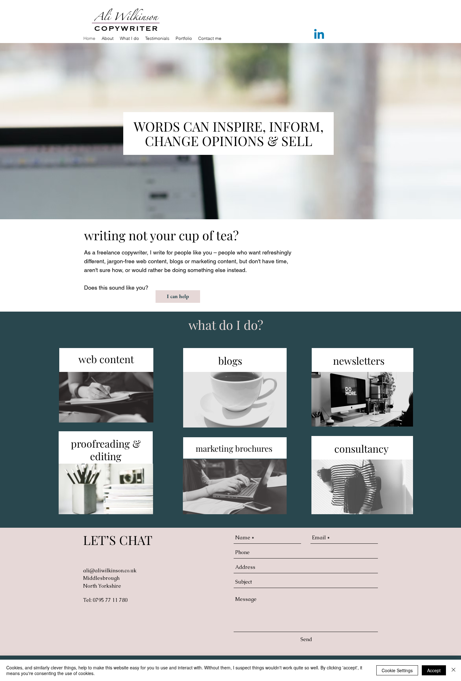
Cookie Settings (397, 670)
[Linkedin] (319, 35)
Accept (434, 670)
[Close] (453, 670)
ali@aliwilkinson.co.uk (109, 570)
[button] (129, 38)
